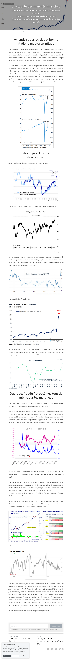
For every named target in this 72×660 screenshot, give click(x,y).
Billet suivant (40, 636)
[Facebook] (48, 649)
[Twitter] (52, 649)
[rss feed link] (62, 649)
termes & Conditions (36, 629)
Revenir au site (9, 4)
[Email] (60, 649)
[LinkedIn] (56, 649)
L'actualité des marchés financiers (19, 639)
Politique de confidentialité (50, 629)
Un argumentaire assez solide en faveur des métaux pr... (50, 641)
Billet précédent (14, 636)
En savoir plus (22, 652)
